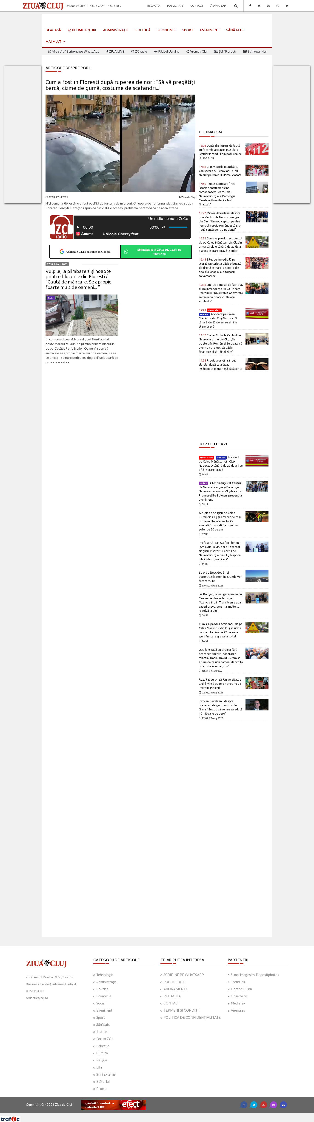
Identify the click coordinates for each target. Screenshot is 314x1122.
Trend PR (238, 982)
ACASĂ (55, 30)
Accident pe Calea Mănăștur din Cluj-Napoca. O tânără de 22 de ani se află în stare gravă (218, 318)
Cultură (102, 1053)
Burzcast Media (173, 1114)
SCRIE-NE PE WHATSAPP (183, 975)
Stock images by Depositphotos (255, 975)
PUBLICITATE (174, 982)
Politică (143, 30)
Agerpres (238, 1010)
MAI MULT (54, 41)
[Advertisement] (233, 97)
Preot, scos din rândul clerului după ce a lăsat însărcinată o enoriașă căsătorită (220, 364)
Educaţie (102, 1046)
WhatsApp (219, 5)
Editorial (103, 1081)
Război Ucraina (168, 51)
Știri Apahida (256, 51)
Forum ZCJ (104, 1039)
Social (101, 1003)
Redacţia (153, 5)
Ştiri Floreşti (227, 51)
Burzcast (153, 1114)
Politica (102, 989)
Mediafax (238, 1003)
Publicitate (175, 5)
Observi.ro (239, 996)
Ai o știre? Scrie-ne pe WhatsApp (75, 51)
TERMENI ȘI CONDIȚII (181, 1010)
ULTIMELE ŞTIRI (83, 30)
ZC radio (140, 51)
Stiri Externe (106, 1074)
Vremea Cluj (198, 51)
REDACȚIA (172, 996)
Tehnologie (105, 975)
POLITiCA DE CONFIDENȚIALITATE (192, 1017)
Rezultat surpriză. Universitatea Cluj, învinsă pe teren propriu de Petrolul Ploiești (220, 683)
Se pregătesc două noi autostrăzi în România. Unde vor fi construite (220, 576)
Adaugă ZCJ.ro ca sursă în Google (88, 251)
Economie (166, 30)
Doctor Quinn (241, 989)
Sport (187, 30)
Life (99, 1067)
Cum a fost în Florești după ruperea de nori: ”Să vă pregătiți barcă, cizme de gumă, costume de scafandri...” (120, 85)
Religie (101, 1060)
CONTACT (171, 1003)
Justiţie (101, 1031)
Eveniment (209, 30)
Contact (196, 5)
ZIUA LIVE (116, 51)
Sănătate (234, 30)
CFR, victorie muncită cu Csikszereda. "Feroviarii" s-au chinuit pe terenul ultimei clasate (220, 171)
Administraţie (115, 30)
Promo (101, 1088)
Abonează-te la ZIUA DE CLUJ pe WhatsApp (159, 251)
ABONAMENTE (175, 989)
